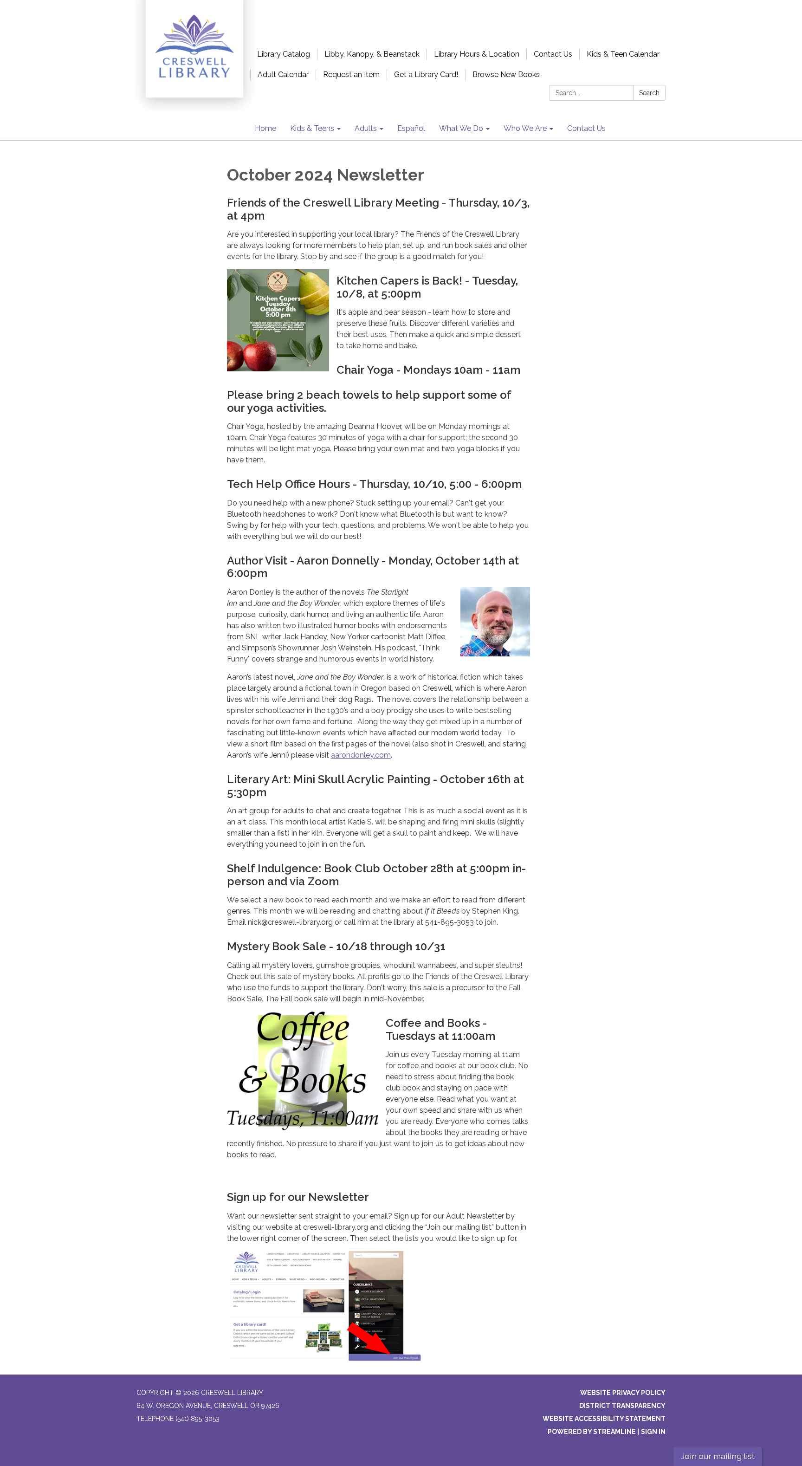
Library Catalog (283, 54)
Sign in (653, 1431)
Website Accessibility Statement (604, 1418)
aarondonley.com (361, 755)
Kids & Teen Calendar (623, 54)
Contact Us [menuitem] (586, 128)
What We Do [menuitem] (461, 128)
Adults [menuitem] (366, 128)
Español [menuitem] (411, 128)
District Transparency (622, 1405)
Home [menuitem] (265, 128)
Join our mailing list (718, 1456)
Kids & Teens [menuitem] (312, 128)
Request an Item (351, 74)
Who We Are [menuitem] (525, 128)
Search (649, 93)
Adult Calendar (283, 74)
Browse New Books (506, 74)
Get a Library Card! (426, 74)
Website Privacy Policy (623, 1392)
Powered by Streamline (592, 1431)
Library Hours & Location (476, 54)
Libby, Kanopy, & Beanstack (372, 54)
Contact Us (553, 54)
